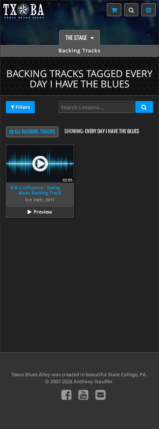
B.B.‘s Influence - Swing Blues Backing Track (35, 190)
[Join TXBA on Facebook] (66, 394)
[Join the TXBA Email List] (100, 394)
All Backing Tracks (34, 131)
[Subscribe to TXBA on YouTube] (83, 394)
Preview (43, 211)
